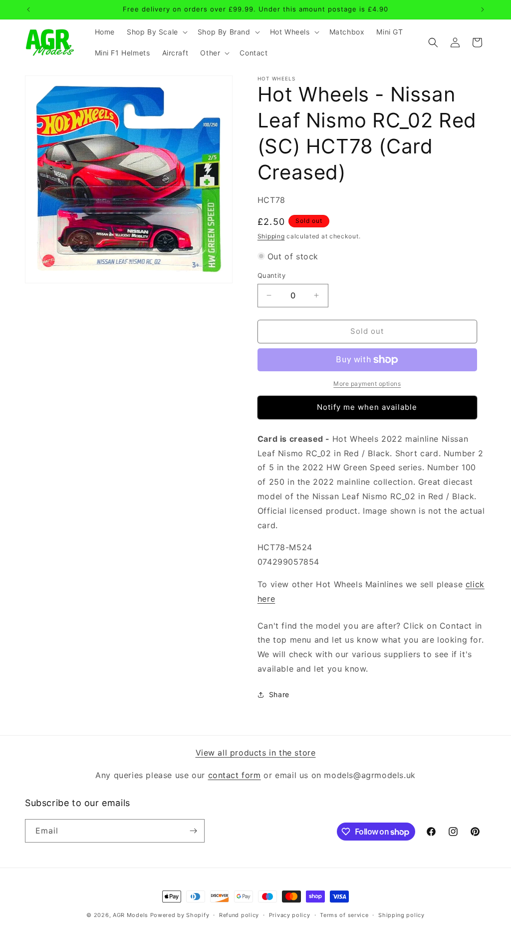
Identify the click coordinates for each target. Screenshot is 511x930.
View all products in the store (256, 753)
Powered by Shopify (180, 915)
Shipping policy (401, 915)
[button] (156, 31)
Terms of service (344, 915)
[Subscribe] (193, 831)
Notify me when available (367, 407)
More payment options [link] (367, 383)
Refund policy (239, 915)
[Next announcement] (483, 9)
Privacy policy (289, 915)
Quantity (271, 275)
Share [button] (279, 694)
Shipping (271, 236)
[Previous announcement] (28, 9)
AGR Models (130, 915)
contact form (234, 775)
